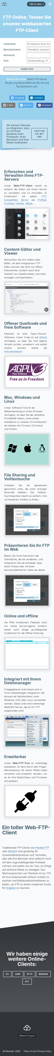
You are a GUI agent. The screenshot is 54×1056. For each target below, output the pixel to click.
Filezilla (20, 203)
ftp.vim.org (43, 82)
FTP (7, 17)
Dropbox (11, 888)
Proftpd (42, 199)
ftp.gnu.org (11, 82)
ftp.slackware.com (27, 86)
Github (43, 337)
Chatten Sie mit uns (39, 134)
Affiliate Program (27, 1035)
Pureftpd (9, 203)
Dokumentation (12, 351)
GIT (27, 981)
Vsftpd (28, 203)
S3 (7, 974)
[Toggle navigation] (50, 4)
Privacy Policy (44, 1051)
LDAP (18, 974)
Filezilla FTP (42, 847)
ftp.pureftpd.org (27, 82)
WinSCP (12, 851)
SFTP (30, 974)
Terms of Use (29, 1051)
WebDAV (43, 974)
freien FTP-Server (37, 79)
